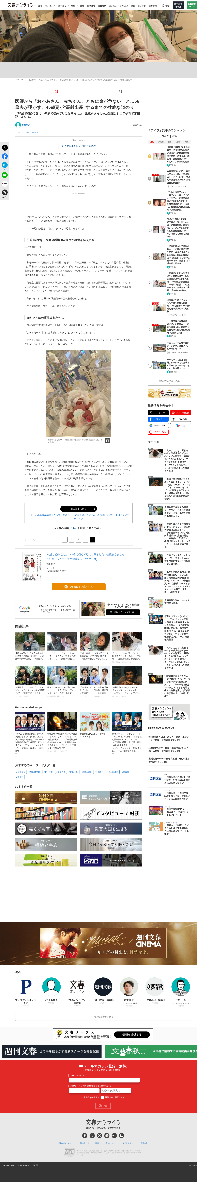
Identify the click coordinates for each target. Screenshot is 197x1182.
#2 (120, 91)
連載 (82, 6)
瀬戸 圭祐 (173, 336)
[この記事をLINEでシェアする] (4, 175)
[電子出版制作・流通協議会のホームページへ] (69, 1152)
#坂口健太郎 (34, 772)
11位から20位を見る (169, 380)
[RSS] (121, 1135)
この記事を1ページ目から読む (80, 146)
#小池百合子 (100, 772)
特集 (73, 6)
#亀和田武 (86, 772)
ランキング (50, 6)
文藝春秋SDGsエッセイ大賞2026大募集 (92, 737)
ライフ (24, 80)
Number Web (9, 1165)
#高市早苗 (21, 772)
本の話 (35, 1165)
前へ (32, 539)
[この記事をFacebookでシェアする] (4, 156)
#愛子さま (61, 772)
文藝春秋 (102, 6)
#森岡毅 (20, 777)
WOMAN (113, 6)
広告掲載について (65, 1143)
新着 (40, 6)
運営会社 (144, 1143)
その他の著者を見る (103, 1016)
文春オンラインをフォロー (124, 612)
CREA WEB (23, 1165)
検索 (167, 6)
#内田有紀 (73, 772)
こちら (74, 528)
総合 (174, 136)
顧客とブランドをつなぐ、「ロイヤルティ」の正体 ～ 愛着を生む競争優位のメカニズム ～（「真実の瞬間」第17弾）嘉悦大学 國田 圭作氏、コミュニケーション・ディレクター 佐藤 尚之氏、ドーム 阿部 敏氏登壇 (127, 744)
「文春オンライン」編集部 (179, 352)
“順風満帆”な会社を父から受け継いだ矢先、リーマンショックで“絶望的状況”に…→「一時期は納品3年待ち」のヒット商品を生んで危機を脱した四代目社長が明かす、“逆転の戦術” (62, 742)
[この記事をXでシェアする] (4, 148)
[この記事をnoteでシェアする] (5, 184)
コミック (142, 6)
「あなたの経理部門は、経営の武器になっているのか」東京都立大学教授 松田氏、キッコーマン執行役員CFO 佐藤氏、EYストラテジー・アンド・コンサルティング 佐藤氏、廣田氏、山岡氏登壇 (30, 744)
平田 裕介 (173, 165)
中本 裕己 (26, 125)
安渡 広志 (173, 372)
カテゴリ (62, 6)
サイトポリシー (128, 1143)
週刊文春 (91, 6)
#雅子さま (48, 772)
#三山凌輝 (113, 772)
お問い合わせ (84, 1143)
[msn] (114, 1135)
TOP (17, 80)
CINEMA (124, 6)
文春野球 (153, 6)
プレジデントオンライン (178, 186)
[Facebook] (84, 1135)
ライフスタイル (32, 132)
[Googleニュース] (106, 1135)
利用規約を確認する (90, 1097)
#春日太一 (126, 772)
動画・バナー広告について (105, 1143)
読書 (133, 6)
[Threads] (99, 1135)
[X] (92, 1135)
